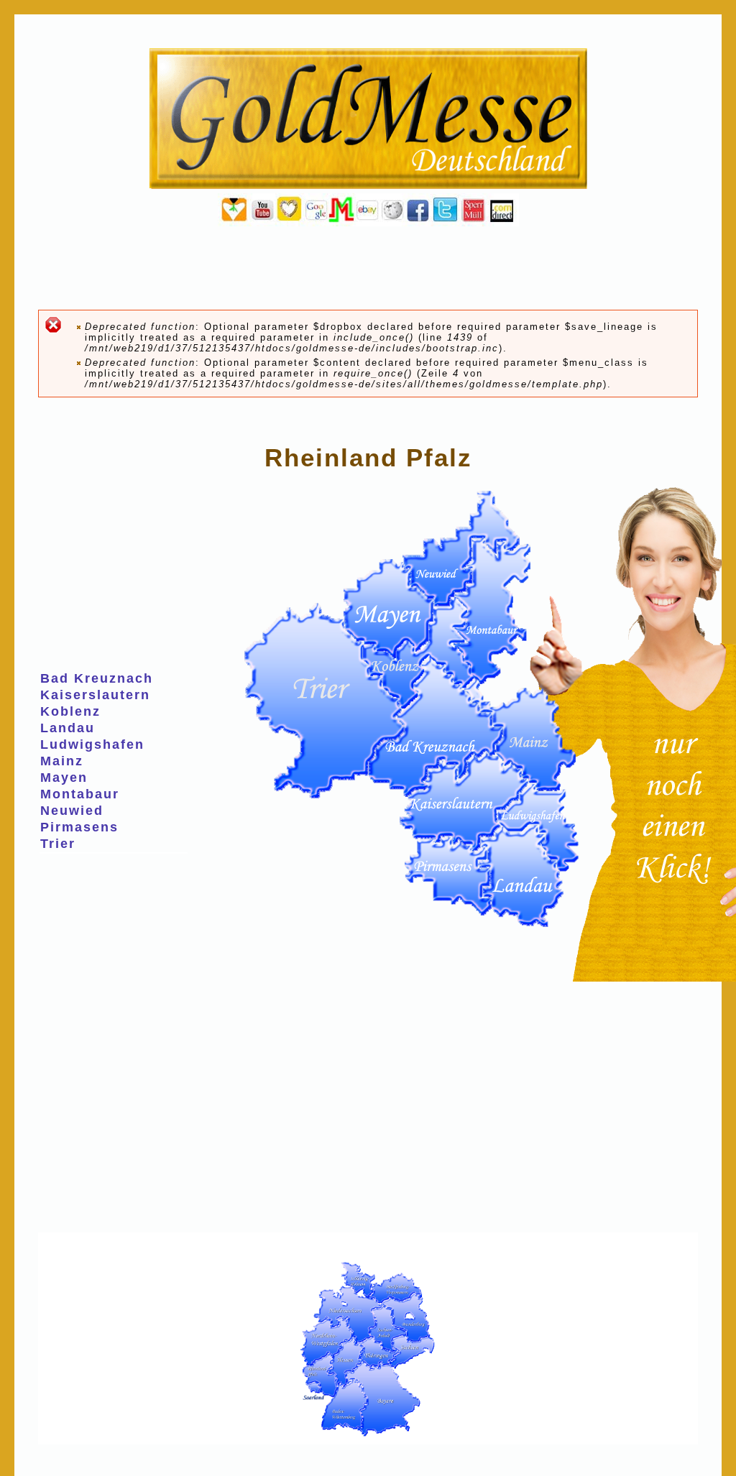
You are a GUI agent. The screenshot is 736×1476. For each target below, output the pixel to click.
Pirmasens (79, 827)
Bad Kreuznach (96, 678)
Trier (57, 843)
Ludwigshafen (92, 744)
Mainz (61, 761)
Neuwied (72, 810)
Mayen (64, 777)
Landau (67, 728)
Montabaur (79, 794)
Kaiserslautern (95, 695)
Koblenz (70, 711)
